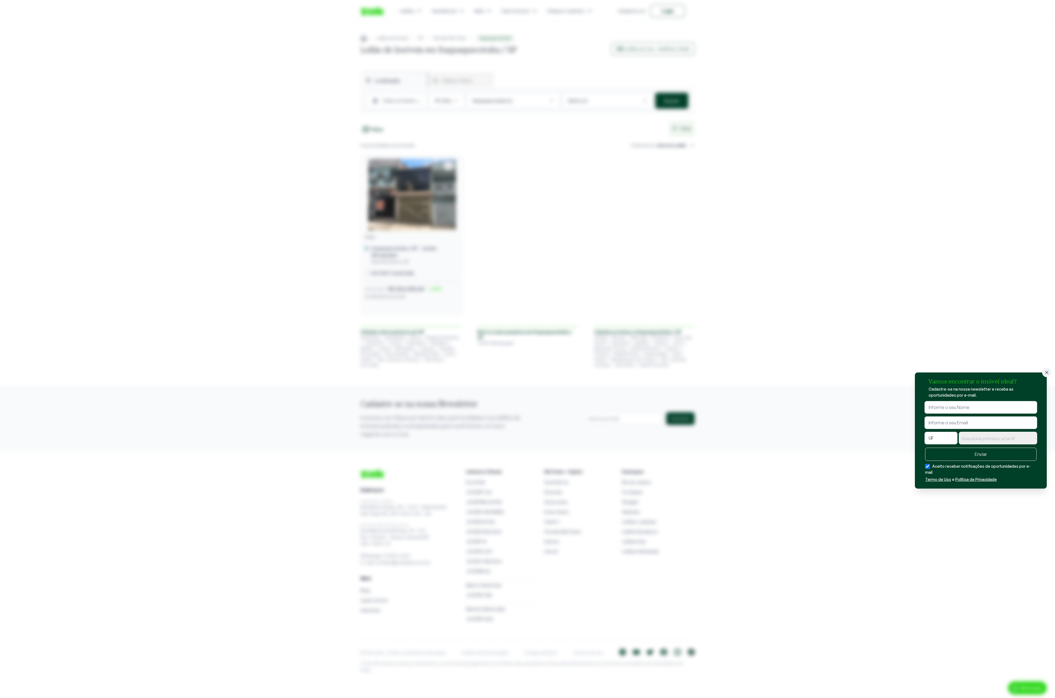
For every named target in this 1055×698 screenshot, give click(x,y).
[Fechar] (1046, 372)
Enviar (981, 454)
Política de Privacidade (976, 479)
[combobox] (998, 438)
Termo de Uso (938, 479)
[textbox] (998, 438)
